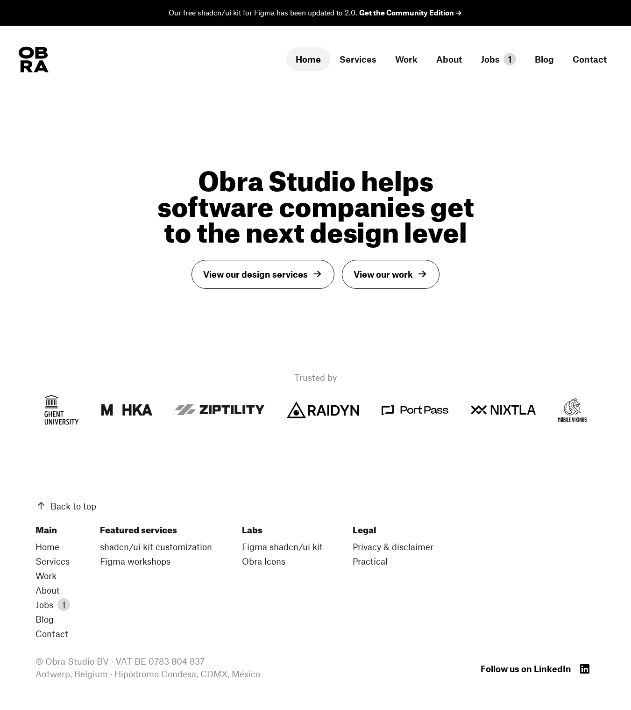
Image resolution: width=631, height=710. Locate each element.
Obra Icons (263, 561)
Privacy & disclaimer (393, 546)
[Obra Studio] (33, 59)
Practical (370, 561)
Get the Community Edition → (410, 12)
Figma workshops (135, 561)
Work (406, 59)
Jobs (496, 59)
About (449, 59)
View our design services (255, 274)
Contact (590, 59)
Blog (544, 59)
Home (308, 59)
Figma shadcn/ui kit (282, 546)
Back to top (73, 506)
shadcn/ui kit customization (156, 546)
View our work (383, 274)
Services (358, 59)
